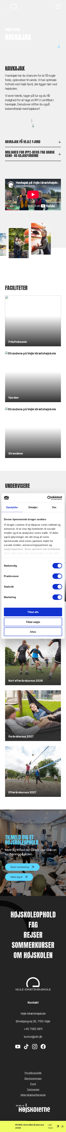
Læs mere (50, 1126)
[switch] (57, 576)
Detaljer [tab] (33, 507)
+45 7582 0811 (33, 1029)
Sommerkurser (33, 945)
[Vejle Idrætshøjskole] (13, 6)
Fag (33, 925)
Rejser (33, 935)
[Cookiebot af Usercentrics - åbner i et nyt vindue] (47, 498)
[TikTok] (26, 1051)
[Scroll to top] (57, 1120)
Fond (33, 1083)
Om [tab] (54, 507)
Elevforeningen (33, 1078)
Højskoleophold (33, 915)
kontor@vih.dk (33, 1036)
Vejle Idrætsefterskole (33, 1094)
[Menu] (58, 7)
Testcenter (33, 1089)
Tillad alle (33, 612)
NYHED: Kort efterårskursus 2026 (29, 1126)
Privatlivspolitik (33, 1072)
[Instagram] (34, 1051)
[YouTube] (17, 1051)
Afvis (33, 631)
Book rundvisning (20, 867)
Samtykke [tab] (12, 507)
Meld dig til (16, 877)
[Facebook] (43, 1051)
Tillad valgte (33, 621)
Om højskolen (33, 955)
